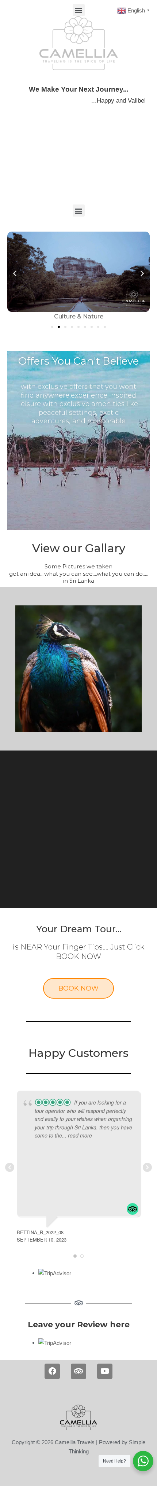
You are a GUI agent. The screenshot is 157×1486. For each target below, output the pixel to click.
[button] (79, 10)
